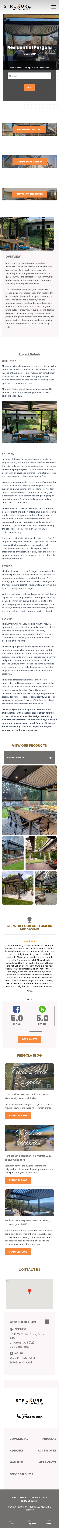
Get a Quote (29, 1039)
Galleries (17, 1462)
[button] (23, 1031)
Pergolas (49, 1439)
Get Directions (19, 1347)
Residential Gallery (29, 129)
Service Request (21, 1474)
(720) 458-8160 (31, 1417)
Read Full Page (18, 1115)
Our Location (23, 1321)
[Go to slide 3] (31, 999)
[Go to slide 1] (28, 999)
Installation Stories (29, 194)
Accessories (47, 1450)
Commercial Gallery (30, 161)
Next (29, 87)
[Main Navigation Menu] (53, 7)
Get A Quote (47, 1462)
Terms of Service (29, 1500)
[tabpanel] (29, 835)
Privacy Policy (39, 1497)
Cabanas (17, 1450)
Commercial (19, 1439)
